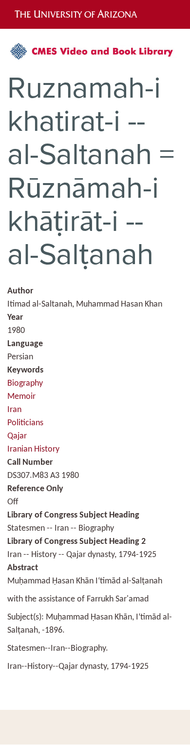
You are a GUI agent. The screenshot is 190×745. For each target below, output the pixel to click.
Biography (25, 383)
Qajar (17, 436)
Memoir (21, 396)
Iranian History (33, 449)
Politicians (25, 423)
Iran (14, 409)
